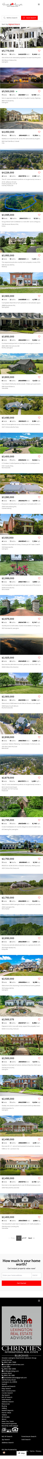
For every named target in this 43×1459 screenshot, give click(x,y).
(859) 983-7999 (10, 1362)
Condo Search (7, 1393)
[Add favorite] (39, 51)
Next (30, 1238)
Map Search (6, 1388)
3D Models (6, 1417)
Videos (4, 1415)
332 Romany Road (9, 1380)
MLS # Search (7, 1397)
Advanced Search (8, 1386)
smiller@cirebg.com (11, 1371)
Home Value (6, 1413)
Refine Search (11, 18)
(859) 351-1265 (9, 1375)
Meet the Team (8, 1421)
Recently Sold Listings (10, 1426)
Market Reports (7, 1410)
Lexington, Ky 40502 (9, 1382)
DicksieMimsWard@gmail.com (15, 1378)
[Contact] (37, 1442)
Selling (4, 1408)
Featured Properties (9, 1423)
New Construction (9, 1391)
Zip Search (6, 1395)
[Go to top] (37, 1447)
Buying (4, 1406)
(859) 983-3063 (10, 1369)
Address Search (8, 1402)
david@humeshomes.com (14, 1364)
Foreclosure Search (29, 1436)
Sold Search (6, 1399)
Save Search (31, 18)
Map (23, 1453)
